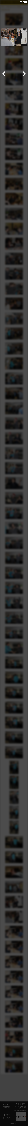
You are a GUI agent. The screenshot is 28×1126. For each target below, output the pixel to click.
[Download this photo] (21, 2)
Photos (2, 2)
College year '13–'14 (9, 2)
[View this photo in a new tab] (24, 2)
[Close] (26, 2)
